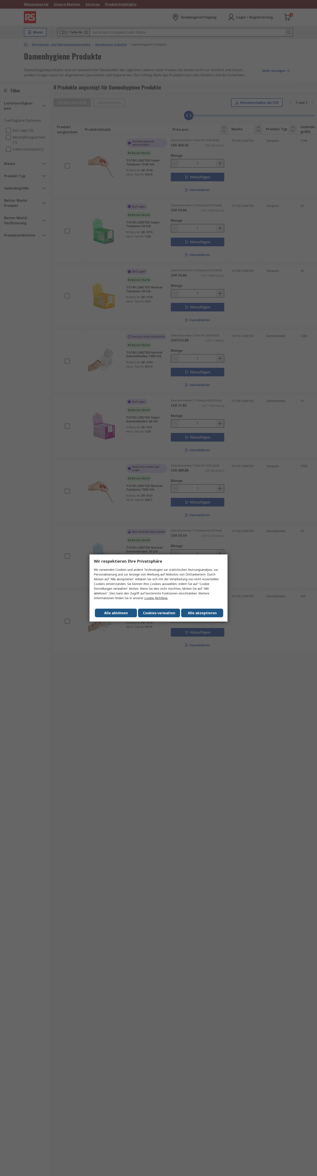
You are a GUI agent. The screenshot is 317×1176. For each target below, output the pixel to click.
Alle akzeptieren (202, 613)
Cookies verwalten (159, 613)
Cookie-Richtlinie (156, 598)
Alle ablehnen (116, 613)
